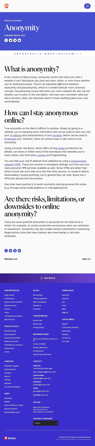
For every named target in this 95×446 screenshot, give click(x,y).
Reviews (7, 383)
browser (57, 135)
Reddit (65, 324)
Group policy (38, 327)
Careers (7, 373)
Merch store (9, 319)
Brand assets (10, 369)
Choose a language (42, 418)
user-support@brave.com (44, 372)
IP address (16, 135)
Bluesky (65, 334)
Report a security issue (81, 437)
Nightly (65, 312)
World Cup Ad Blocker (42, 354)
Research (37, 305)
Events (7, 376)
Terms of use (64, 437)
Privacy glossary (13, 21)
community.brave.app (42, 368)
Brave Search (10, 334)
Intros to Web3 (39, 344)
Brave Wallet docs (12, 412)
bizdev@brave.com (41, 385)
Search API (37, 320)
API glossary (38, 351)
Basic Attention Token (13, 405)
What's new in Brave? (13, 302)
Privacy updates (40, 298)
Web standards (39, 302)
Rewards (8, 398)
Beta (64, 309)
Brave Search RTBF (12, 338)
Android (65, 298)
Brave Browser (10, 331)
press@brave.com (41, 391)
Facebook (66, 338)
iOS (63, 302)
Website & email (11, 341)
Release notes (10, 305)
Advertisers (9, 348)
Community (9, 298)
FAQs (6, 312)
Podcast (36, 309)
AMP (16, 259)
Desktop (65, 295)
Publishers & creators (13, 345)
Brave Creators (10, 409)
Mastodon (66, 331)
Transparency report (13, 316)
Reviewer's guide (11, 366)
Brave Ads (37, 324)
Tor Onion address (12, 387)
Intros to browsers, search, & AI (45, 340)
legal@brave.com (40, 395)
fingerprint (10, 138)
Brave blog (37, 295)
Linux (64, 305)
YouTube (65, 341)
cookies (41, 155)
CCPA (6, 352)
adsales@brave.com (44, 378)
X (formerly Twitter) (70, 327)
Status (7, 309)
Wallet (7, 402)
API (89, 259)
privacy (62, 148)
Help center (9, 295)
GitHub (7, 380)
